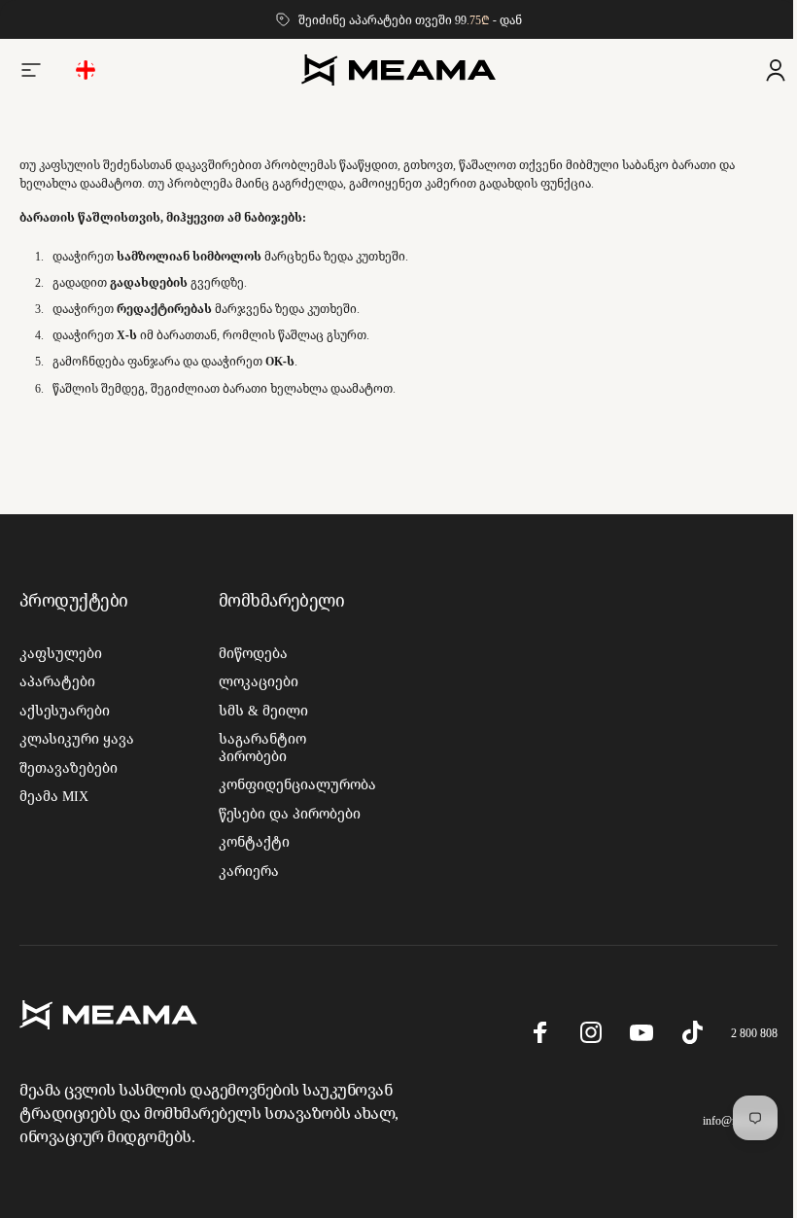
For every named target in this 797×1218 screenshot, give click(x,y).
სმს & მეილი (259, 710)
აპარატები (57, 681)
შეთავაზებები (68, 768)
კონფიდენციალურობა (293, 784)
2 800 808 (739, 1033)
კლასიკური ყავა (76, 739)
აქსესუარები (64, 710)
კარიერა (245, 871)
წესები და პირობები (286, 813)
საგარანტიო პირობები (258, 747)
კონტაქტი (250, 842)
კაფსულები (60, 653)
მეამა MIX (53, 796)
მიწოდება (249, 653)
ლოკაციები (255, 681)
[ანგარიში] (761, 70)
